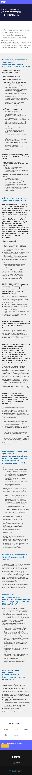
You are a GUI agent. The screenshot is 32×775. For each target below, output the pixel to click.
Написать (5, 746)
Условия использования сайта (16, 770)
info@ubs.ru (16, 763)
